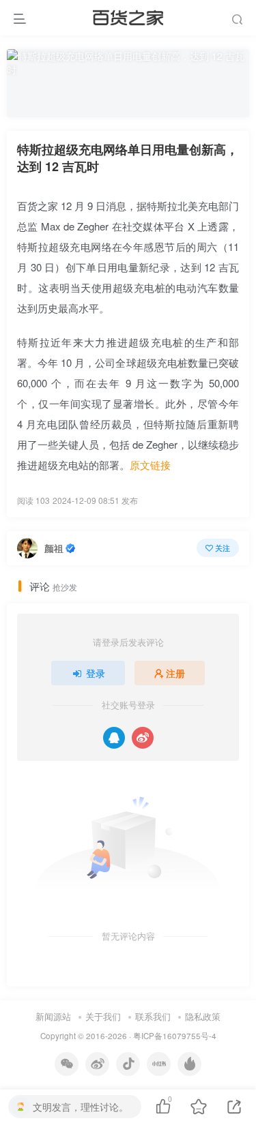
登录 (95, 673)
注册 (175, 673)
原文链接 (150, 465)
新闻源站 (53, 1016)
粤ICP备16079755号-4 (174, 1035)
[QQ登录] (114, 738)
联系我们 (153, 1016)
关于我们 (103, 1016)
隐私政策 (203, 1016)
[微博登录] (143, 738)
